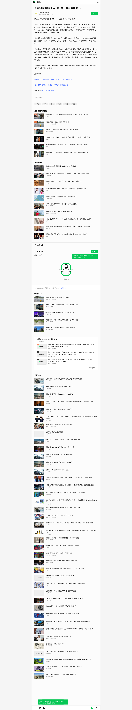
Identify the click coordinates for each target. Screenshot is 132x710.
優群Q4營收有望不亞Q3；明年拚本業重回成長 (51, 85)
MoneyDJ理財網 (48, 90)
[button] (35, 708)
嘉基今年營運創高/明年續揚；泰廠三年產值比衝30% (53, 79)
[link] (40, 708)
